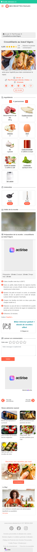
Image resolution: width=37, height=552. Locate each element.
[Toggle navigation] (2, 6)
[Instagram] (26, 528)
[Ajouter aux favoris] (30, 86)
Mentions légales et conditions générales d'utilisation (17, 537)
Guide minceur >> (9, 2)
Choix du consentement (10, 546)
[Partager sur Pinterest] (18, 86)
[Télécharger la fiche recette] (24, 86)
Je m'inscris (18, 482)
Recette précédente (9, 400)
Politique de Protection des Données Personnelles (17, 540)
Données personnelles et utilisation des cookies (17, 534)
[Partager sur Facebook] (12, 86)
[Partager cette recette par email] (6, 86)
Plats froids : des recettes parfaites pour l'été (27, 437)
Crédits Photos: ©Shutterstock (17, 543)
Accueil (6, 34)
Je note (19, 90)
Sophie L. (9, 317)
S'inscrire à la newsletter (27, 546)
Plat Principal (16, 34)
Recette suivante (28, 400)
